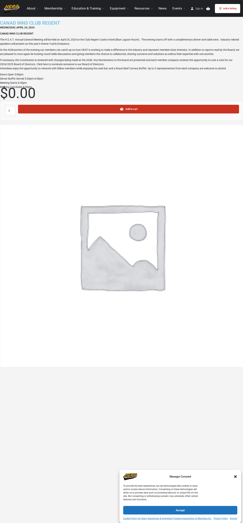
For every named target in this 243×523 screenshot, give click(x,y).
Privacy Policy (221, 518)
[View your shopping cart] (208, 8)
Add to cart (131, 109)
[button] (235, 476)
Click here (42, 64)
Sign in (199, 8)
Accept (180, 510)
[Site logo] (12, 8)
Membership (53, 8)
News (163, 8)
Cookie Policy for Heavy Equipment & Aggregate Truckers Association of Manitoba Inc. (167, 518)
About (31, 8)
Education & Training (86, 8)
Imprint (233, 518)
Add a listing (229, 8)
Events (177, 8)
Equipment (117, 8)
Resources (142, 8)
